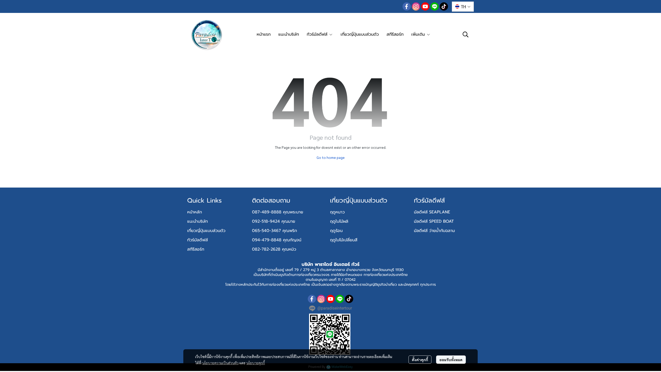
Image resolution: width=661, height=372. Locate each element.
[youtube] (425, 6)
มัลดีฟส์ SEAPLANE (432, 212)
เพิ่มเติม (419, 34)
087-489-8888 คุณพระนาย (277, 212)
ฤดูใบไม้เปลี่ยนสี (343, 240)
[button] (463, 7)
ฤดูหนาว (337, 212)
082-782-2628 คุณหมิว (274, 249)
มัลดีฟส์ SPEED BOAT (434, 221)
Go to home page (331, 157)
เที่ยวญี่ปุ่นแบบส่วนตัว (206, 231)
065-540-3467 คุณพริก (274, 231)
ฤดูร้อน (336, 231)
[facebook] (407, 6)
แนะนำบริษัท (197, 221)
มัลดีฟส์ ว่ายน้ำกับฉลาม (434, 231)
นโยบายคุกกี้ (255, 362)
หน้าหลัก (194, 212)
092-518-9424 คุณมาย (273, 221)
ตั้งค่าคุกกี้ (420, 359)
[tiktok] (444, 6)
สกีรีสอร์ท (195, 249)
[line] (434, 6)
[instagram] (416, 6)
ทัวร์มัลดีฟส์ (197, 240)
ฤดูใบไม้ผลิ (339, 221)
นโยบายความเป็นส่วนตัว (220, 362)
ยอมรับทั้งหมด (450, 359)
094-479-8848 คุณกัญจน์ (276, 240)
